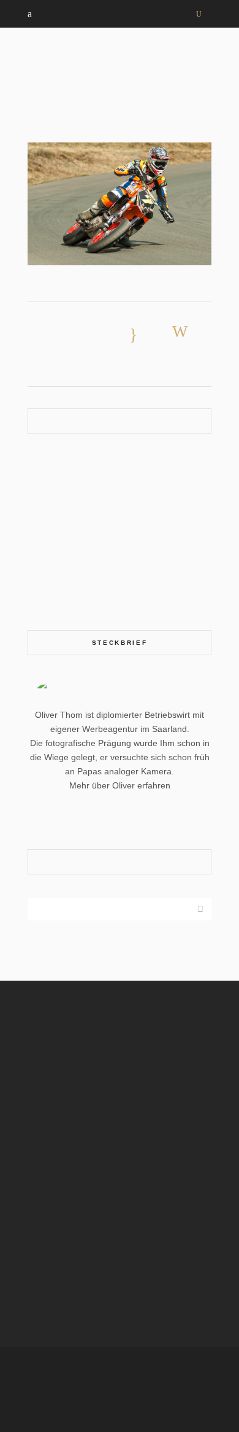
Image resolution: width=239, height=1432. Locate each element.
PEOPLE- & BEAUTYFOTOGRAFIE (95, 502)
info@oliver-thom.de (63, 1136)
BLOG (39, 539)
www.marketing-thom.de (49, 1251)
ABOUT (42, 465)
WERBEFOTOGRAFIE (69, 521)
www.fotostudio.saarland (50, 1292)
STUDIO (43, 576)
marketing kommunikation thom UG (109, 1075)
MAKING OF (51, 558)
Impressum (181, 1372)
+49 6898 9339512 (67, 1121)
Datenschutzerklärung (120, 1391)
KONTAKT (47, 594)
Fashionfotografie (73, 484)
